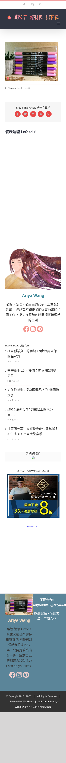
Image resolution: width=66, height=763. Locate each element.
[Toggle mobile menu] (59, 24)
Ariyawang (12, 88)
